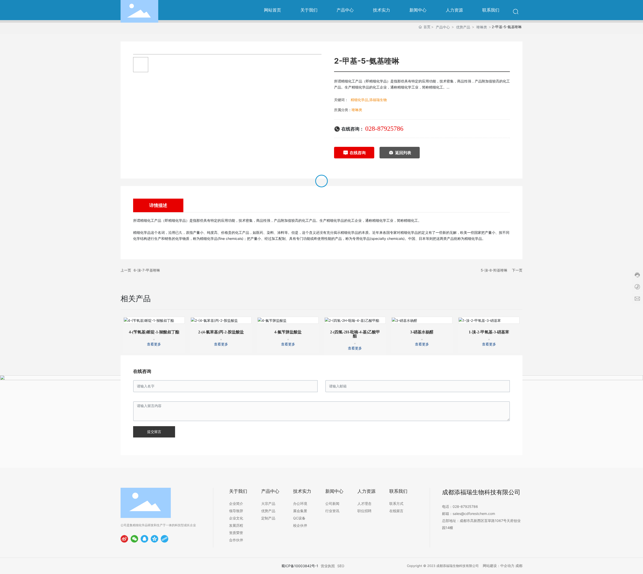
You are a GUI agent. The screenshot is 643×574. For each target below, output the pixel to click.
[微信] (134, 539)
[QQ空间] (154, 539)
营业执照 (328, 566)
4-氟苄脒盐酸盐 (288, 332)
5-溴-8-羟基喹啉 (494, 270)
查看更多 (154, 344)
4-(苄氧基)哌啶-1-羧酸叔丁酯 (154, 332)
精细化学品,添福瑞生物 (369, 100)
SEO (340, 566)
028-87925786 (384, 128)
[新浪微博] (124, 539)
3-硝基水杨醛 (422, 332)
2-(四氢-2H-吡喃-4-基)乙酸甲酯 (355, 334)
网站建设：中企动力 (498, 565)
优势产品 (463, 27)
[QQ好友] (144, 539)
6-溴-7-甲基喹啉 (147, 270)
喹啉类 (481, 27)
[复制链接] (164, 539)
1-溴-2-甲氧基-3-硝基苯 (489, 332)
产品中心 (443, 27)
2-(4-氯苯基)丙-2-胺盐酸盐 (221, 332)
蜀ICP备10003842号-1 (299, 566)
